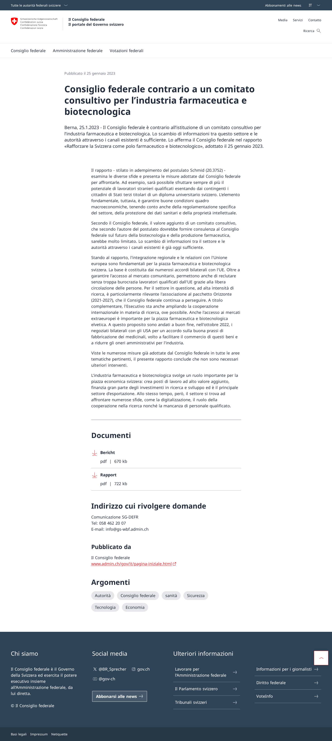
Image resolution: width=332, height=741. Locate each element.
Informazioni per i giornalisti (284, 669)
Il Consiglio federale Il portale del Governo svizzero (96, 22)
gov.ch (143, 669)
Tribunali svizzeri (191, 702)
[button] (28, 50)
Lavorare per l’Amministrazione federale (200, 672)
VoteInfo (264, 696)
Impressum (39, 734)
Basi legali (19, 734)
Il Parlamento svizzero (196, 688)
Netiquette (59, 734)
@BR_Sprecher (112, 669)
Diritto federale (271, 682)
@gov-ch (107, 678)
